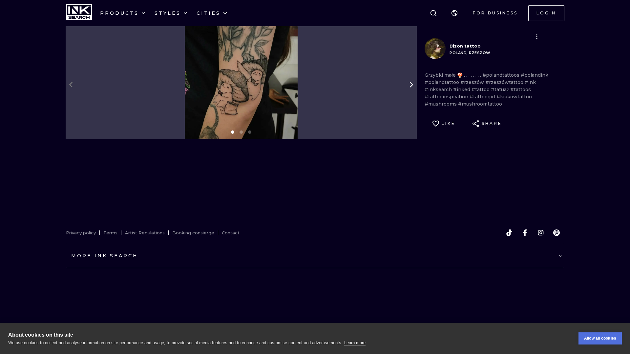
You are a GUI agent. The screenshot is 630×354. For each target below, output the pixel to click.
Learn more (355, 342)
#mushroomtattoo (480, 104)
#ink (530, 82)
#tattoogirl (483, 97)
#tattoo (481, 89)
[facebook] (525, 233)
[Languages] (454, 13)
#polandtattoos (501, 75)
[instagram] (541, 233)
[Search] (433, 13)
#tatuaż (500, 89)
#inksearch (439, 89)
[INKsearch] (79, 13)
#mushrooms (441, 104)
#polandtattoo (442, 82)
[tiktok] (509, 233)
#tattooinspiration (447, 97)
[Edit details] (537, 37)
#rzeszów (472, 82)
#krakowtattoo (514, 97)
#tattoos (520, 89)
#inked (462, 89)
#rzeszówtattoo (505, 82)
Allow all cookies (600, 338)
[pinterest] (556, 233)
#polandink (534, 75)
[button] (454, 13)
